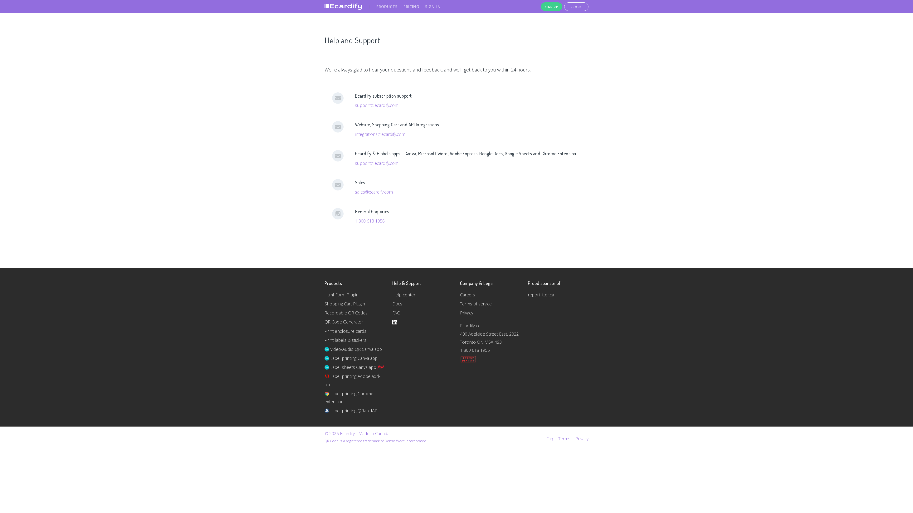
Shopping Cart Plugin (345, 304)
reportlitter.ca (541, 295)
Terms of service (476, 304)
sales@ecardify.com (374, 192)
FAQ (396, 313)
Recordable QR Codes (346, 313)
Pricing (411, 6)
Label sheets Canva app (353, 367)
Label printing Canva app (353, 358)
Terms (564, 439)
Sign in (433, 6)
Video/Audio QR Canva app (355, 349)
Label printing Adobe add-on (352, 380)
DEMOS (576, 7)
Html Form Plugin (342, 295)
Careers (467, 295)
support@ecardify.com (376, 105)
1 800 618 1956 (370, 221)
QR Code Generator (344, 322)
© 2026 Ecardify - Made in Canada (357, 433)
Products (387, 6)
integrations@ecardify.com (380, 134)
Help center (403, 295)
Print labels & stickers (345, 340)
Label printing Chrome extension (349, 397)
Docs (397, 304)
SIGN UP (551, 7)
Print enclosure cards (345, 331)
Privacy (466, 313)
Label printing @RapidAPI (354, 410)
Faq (549, 439)
